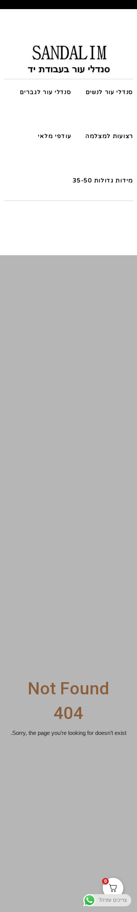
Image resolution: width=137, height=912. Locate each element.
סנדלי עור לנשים (109, 92)
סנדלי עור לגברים (45, 92)
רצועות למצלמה (109, 136)
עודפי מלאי (54, 136)
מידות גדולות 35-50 (103, 180)
